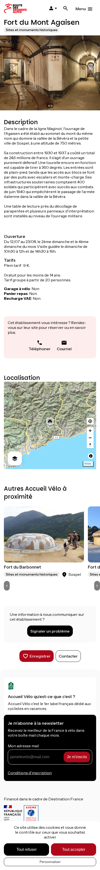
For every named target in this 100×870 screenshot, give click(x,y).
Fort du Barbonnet (22, 567)
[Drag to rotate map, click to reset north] (90, 444)
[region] (50, 425)
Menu (80, 8)
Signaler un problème (50, 631)
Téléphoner (39, 348)
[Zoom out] (90, 437)
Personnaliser (50, 862)
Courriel (64, 348)
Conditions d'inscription (30, 772)
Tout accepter (73, 849)
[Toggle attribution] (91, 456)
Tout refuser (27, 849)
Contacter (68, 656)
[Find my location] (90, 421)
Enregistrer (40, 656)
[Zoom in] (90, 430)
